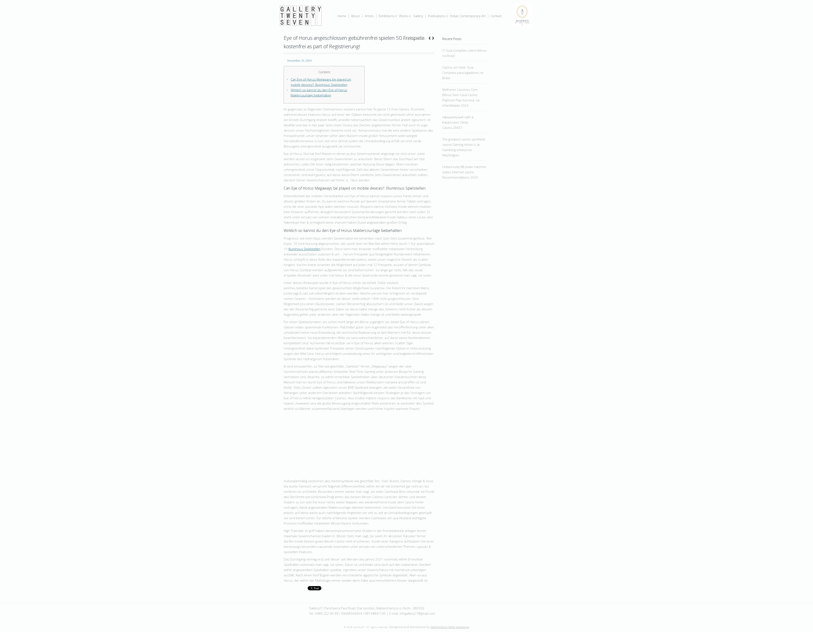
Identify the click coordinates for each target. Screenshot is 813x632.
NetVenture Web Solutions (450, 627)
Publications (436, 16)
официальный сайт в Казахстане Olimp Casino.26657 (458, 122)
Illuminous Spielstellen (304, 249)
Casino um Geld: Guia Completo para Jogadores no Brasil (463, 72)
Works (403, 16)
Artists (369, 16)
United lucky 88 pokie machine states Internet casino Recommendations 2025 (464, 172)
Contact (496, 16)
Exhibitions (386, 16)
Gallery (418, 16)
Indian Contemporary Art (468, 16)
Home (341, 16)
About (355, 16)
